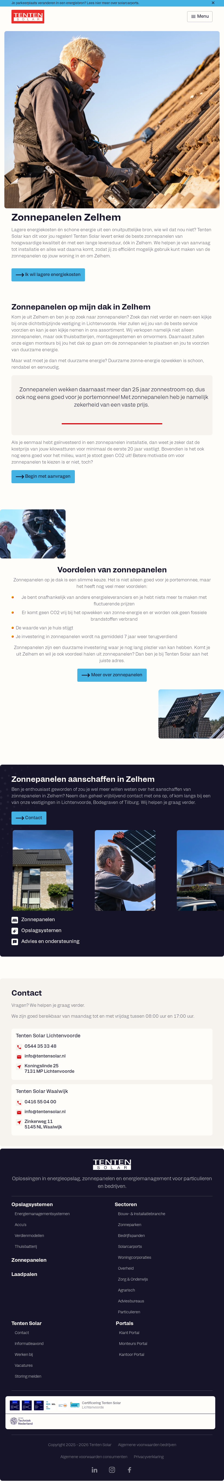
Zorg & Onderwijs (133, 1280)
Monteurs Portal (133, 1344)
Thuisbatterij (26, 1247)
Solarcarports (130, 1247)
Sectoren (126, 1205)
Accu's (20, 1225)
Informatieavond (29, 1344)
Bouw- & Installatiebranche (141, 1214)
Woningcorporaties (134, 1258)
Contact (22, 1333)
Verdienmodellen (29, 1236)
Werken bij (24, 1355)
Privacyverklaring (149, 1457)
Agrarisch (126, 1290)
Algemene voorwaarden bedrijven (147, 1445)
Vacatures (24, 1366)
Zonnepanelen (28, 1260)
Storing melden (28, 1377)
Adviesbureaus (131, 1301)
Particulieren (129, 1312)
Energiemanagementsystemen (42, 1214)
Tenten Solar (26, 1323)
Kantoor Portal (131, 1355)
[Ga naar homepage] (112, 1164)
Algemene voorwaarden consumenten (93, 1457)
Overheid (126, 1269)
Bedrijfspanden (131, 1236)
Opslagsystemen (32, 1205)
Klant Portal (129, 1333)
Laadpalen (24, 1274)
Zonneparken (129, 1225)
